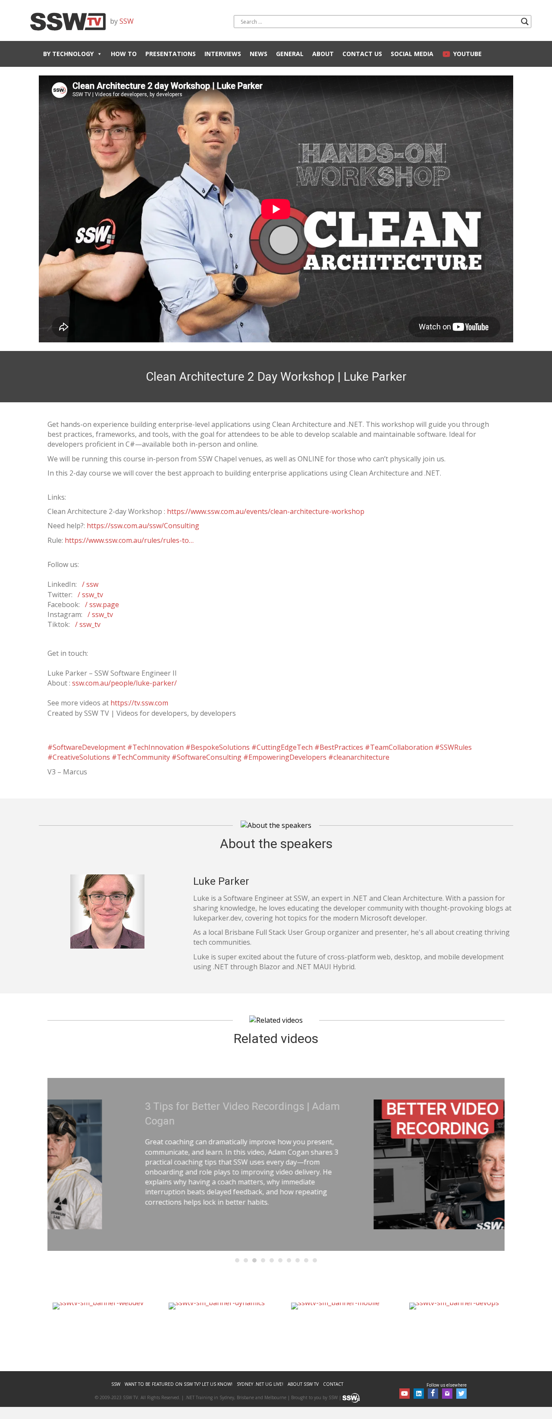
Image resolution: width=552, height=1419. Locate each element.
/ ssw (90, 584)
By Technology (68, 54)
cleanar (345, 757)
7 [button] (289, 1260)
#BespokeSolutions (217, 747)
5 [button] (272, 1260)
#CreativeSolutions (78, 757)
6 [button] (280, 1260)
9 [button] (306, 1260)
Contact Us (362, 54)
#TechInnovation (155, 747)
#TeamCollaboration (399, 747)
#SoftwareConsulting (207, 757)
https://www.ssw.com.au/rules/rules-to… (129, 540)
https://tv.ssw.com (139, 703)
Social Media (412, 54)
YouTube (467, 54)
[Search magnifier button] (525, 22)
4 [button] (263, 1260)
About (323, 54)
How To (124, 54)
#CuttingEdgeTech (282, 747)
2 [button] (246, 1260)
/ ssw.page (102, 604)
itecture (376, 757)
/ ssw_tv (90, 594)
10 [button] (315, 1260)
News (258, 54)
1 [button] (237, 1260)
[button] (404, 1393)
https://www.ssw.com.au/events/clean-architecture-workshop (265, 511)
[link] (115, 1384)
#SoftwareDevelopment (86, 747)
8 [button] (297, 1260)
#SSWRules (453, 747)
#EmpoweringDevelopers (284, 757)
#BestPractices (338, 747)
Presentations (170, 54)
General (290, 54)
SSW (126, 21)
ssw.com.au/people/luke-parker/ (124, 683)
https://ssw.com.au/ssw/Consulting (143, 525)
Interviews (222, 54)
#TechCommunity (141, 757)
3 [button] (254, 1260)
